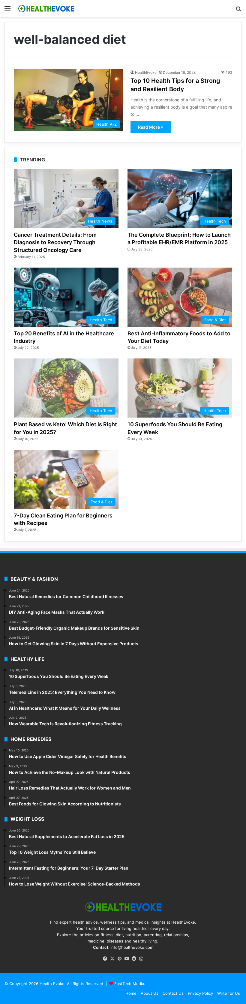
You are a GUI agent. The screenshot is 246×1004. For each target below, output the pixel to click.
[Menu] (7, 10)
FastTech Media (129, 983)
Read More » (150, 127)
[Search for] (239, 10)
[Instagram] (141, 958)
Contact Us (173, 993)
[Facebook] (105, 958)
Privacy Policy (200, 993)
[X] (112, 958)
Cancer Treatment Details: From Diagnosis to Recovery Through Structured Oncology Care (55, 242)
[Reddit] (133, 958)
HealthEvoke (146, 72)
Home (130, 993)
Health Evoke (52, 983)
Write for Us (228, 993)
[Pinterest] (119, 958)
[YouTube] (126, 958)
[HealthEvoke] (46, 8)
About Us (149, 993)
